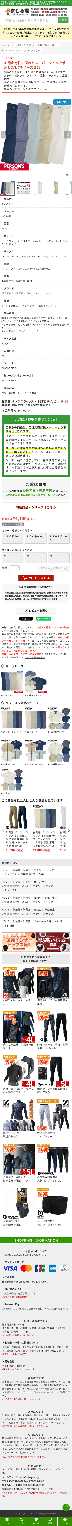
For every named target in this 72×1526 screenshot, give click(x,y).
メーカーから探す (44, 921)
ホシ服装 (9, 925)
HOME (6, 45)
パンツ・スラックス (15, 50)
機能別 (37, 897)
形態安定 (50, 909)
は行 (59, 921)
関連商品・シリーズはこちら (36, 507)
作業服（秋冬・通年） (47, 45)
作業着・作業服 (23, 45)
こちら (62, 495)
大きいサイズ (41, 881)
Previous (4, 134)
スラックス (37, 50)
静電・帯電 (51, 897)
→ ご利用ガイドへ (35, 657)
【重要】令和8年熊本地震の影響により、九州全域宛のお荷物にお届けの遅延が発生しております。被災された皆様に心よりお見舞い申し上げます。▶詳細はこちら (36, 32)
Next (67, 134)
